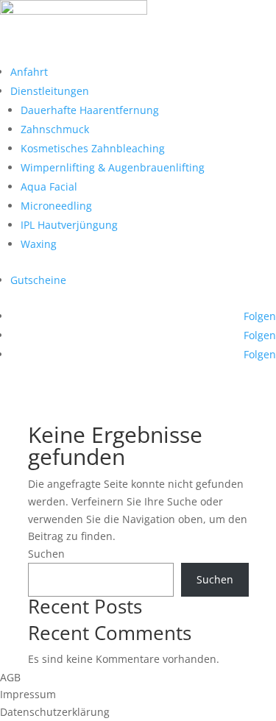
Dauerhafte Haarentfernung (90, 110)
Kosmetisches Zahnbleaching (93, 148)
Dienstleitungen (49, 91)
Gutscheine (38, 280)
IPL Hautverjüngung (69, 225)
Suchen (46, 554)
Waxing (39, 244)
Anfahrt (29, 72)
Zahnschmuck (55, 129)
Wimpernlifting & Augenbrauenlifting (113, 167)
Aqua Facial (49, 186)
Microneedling (56, 206)
